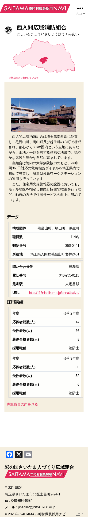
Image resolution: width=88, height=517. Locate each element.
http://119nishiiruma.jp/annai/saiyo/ (54, 293)
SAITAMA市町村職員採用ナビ (35, 8)
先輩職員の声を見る (22, 404)
